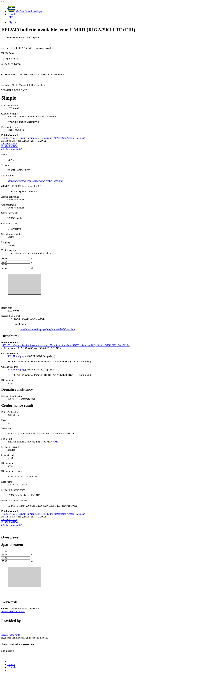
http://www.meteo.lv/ (11, 149)
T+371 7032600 (9, 143)
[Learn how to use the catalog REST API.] (7, 670)
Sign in (12, 22)
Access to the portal (11, 635)
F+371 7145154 (9, 146)
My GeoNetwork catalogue (28, 11)
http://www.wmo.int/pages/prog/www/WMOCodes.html (35, 181)
